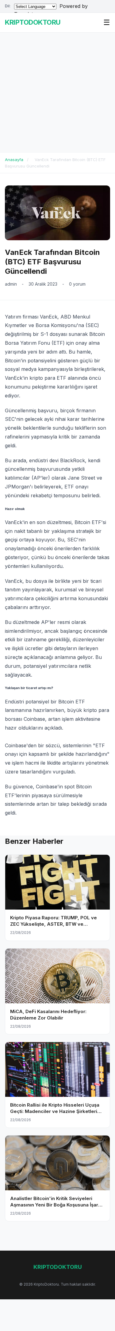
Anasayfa (14, 159)
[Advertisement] (57, 93)
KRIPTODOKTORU (33, 22)
